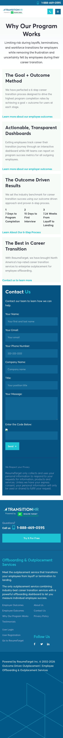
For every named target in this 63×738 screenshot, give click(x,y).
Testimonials (9, 621)
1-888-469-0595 (51, 2)
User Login (8, 629)
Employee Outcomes (13, 610)
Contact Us (40, 610)
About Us (38, 605)
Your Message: (13, 394)
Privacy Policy (41, 616)
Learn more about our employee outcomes (27, 116)
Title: (8, 377)
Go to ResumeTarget (13, 640)
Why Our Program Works (15, 616)
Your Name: (12, 314)
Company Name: (15, 362)
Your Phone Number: (17, 346)
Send (11, 446)
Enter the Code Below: (18, 424)
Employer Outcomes (13, 605)
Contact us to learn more (17, 280)
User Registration (11, 635)
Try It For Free (32, 538)
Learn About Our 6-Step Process (21, 232)
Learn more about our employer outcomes (27, 169)
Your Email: (12, 330)
